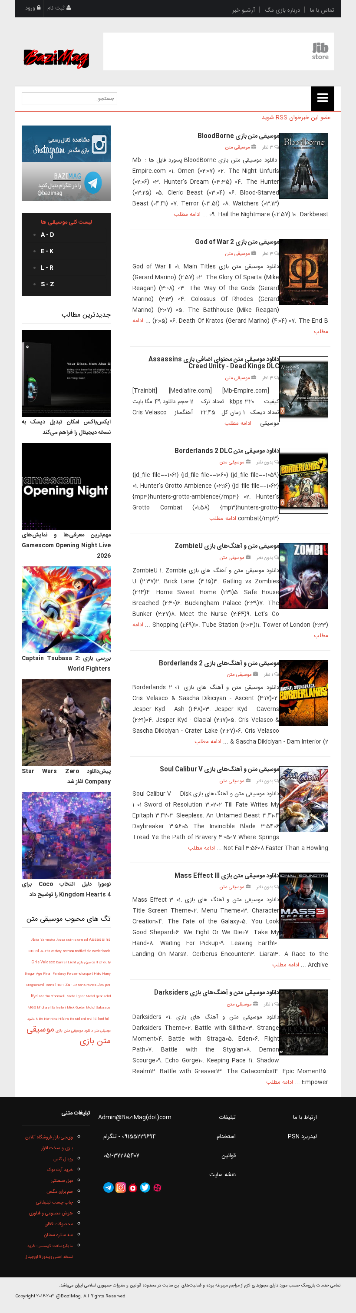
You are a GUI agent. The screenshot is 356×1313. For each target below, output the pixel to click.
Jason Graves (85, 985)
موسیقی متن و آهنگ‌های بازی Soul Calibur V (219, 769)
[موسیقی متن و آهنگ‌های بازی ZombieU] (303, 576)
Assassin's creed (72, 940)
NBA (40, 1019)
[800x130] (219, 51)
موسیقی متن (237, 147)
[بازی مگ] (56, 48)
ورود (31, 8)
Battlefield (83, 951)
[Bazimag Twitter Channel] (145, 1188)
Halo (98, 973)
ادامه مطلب (187, 214)
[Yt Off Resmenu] (322, 98)
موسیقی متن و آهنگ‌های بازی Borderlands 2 (219, 663)
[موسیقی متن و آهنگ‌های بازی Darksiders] (303, 1022)
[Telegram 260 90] (66, 181)
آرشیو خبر (243, 10)
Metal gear (76, 996)
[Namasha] (133, 1188)
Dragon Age (34, 974)
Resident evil (82, 1019)
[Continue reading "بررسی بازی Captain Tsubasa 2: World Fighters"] (66, 610)
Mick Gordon (76, 1007)
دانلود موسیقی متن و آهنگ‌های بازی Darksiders (216, 993)
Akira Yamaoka (43, 940)
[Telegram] (108, 1188)
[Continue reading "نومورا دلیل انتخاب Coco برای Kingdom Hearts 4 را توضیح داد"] (66, 835)
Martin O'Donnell (52, 996)
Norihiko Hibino (57, 1019)
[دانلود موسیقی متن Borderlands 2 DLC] (303, 481)
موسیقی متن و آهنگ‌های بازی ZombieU (227, 546)
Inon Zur (64, 985)
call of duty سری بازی (93, 962)
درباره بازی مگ (282, 10)
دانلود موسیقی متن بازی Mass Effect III (227, 876)
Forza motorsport (80, 973)
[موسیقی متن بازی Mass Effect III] (303, 906)
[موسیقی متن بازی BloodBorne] (303, 166)
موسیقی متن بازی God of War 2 (237, 242)
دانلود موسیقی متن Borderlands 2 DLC (227, 451)
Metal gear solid (98, 996)
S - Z (47, 284)
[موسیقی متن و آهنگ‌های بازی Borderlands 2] (303, 693)
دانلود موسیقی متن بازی (73, 1031)
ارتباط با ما (305, 1117)
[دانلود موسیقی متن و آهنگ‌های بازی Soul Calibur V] (303, 799)
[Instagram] (120, 1188)
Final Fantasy (55, 974)
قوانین (228, 1156)
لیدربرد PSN (302, 1136)
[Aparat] (157, 1188)
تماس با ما (322, 10)
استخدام (226, 1136)
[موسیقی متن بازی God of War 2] (303, 272)
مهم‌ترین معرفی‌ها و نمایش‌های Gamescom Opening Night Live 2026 (66, 545)
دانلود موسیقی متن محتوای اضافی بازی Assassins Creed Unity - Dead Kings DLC (213, 363)
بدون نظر (265, 462)
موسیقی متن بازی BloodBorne (238, 136)
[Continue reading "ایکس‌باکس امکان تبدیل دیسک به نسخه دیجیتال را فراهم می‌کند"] (66, 373)
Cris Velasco (44, 962)
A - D (47, 235)
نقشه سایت (222, 1175)
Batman (69, 951)
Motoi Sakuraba (98, 1008)
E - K (47, 251)
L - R (47, 268)
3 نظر (268, 147)
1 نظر (269, 675)
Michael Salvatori (52, 1008)
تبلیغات (227, 1117)
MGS (32, 1008)
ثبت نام (56, 8)
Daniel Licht (66, 963)
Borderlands (101, 951)
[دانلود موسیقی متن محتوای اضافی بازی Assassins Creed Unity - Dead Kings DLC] (303, 389)
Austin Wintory (51, 951)
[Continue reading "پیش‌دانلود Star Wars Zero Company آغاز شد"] (66, 723)
